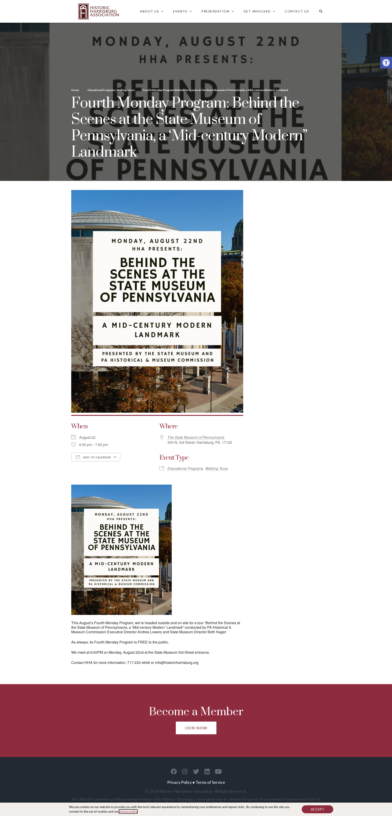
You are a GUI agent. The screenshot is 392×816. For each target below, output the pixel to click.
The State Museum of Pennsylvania (195, 437)
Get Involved (257, 11)
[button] (386, 63)
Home (75, 90)
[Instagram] (185, 771)
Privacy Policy (179, 782)
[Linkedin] (207, 771)
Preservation (215, 11)
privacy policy (128, 811)
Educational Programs (101, 90)
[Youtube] (218, 771)
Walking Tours (125, 90)
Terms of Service (210, 782)
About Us (149, 11)
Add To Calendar (96, 457)
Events (180, 11)
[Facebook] (174, 771)
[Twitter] (196, 771)
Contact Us (297, 11)
